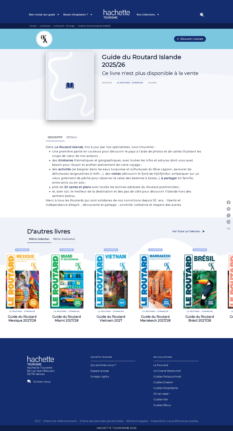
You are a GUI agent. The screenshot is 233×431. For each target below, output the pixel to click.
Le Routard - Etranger (64, 26)
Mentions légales (137, 421)
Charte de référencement (60, 421)
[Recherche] (202, 15)
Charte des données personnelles (102, 421)
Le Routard (45, 26)
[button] (190, 39)
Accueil (33, 26)
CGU (38, 421)
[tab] (44, 14)
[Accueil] (116, 13)
